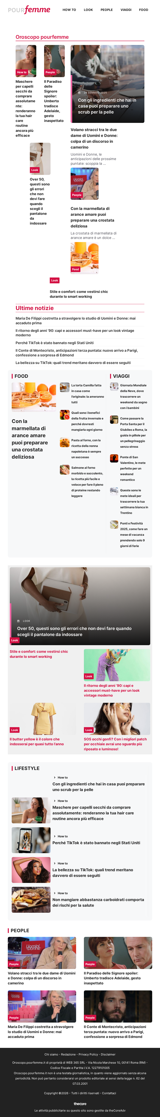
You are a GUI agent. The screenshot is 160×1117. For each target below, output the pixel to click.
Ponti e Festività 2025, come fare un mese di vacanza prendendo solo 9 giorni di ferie (134, 535)
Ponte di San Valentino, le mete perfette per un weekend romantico (133, 468)
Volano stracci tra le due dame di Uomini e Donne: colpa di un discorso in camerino (42, 978)
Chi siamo (51, 1054)
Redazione (68, 1054)
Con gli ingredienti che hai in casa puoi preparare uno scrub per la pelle (107, 106)
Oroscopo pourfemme (42, 37)
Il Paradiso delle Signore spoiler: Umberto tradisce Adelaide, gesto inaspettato (54, 101)
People (107, 10)
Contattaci (109, 1093)
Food (143, 10)
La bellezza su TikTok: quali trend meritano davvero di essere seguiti (73, 363)
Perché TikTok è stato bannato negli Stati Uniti (55, 343)
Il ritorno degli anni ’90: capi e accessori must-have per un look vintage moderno (112, 690)
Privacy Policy (88, 1054)
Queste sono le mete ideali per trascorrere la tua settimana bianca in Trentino (134, 501)
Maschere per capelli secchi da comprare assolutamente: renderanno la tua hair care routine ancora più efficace (93, 813)
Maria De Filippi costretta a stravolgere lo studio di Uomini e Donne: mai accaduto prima (41, 1032)
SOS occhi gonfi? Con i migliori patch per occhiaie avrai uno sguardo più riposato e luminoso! (115, 744)
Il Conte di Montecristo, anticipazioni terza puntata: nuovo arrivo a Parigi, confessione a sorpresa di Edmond (115, 1032)
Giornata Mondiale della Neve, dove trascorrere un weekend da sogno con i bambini (133, 396)
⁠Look (88, 10)
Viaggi (126, 10)
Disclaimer (108, 1054)
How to (69, 10)
